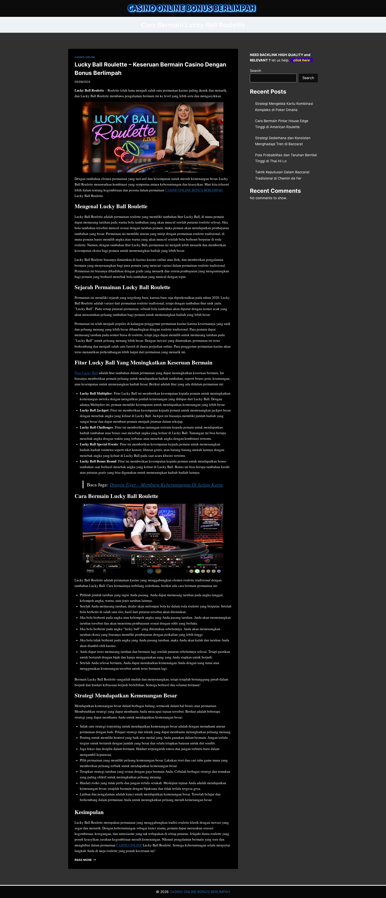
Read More (85, 859)
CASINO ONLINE (85, 57)
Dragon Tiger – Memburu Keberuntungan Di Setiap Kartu (166, 484)
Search (255, 71)
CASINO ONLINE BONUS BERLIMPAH (194, 190)
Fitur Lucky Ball (86, 372)
